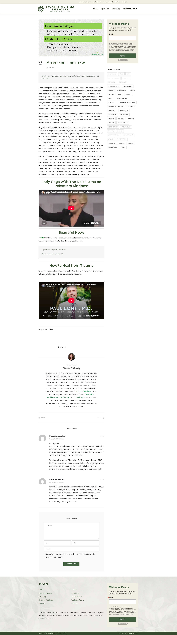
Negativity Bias (112, 114)
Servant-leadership (114, 135)
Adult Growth (112, 74)
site (42, 238)
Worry (123, 147)
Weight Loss (112, 143)
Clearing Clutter (127, 86)
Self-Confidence (113, 127)
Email (111, 34)
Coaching (116, 9)
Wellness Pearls (108, 2)
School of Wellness (85, 2)
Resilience (120, 118)
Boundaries (112, 82)
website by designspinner (128, 633)
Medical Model (131, 106)
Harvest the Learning (121, 98)
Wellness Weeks (45, 593)
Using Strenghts (121, 139)
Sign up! (122, 56)
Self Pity (120, 131)
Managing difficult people (116, 106)
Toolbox (117, 2)
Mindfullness (112, 110)
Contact (124, 2)
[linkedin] (137, 2)
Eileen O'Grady (71, 368)
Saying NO (111, 122)
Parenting (111, 118)
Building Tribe (122, 82)
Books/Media (97, 2)
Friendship (111, 94)
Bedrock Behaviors (114, 78)
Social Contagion (128, 135)
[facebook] (134, 2)
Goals (120, 94)
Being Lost (126, 78)
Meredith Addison (57, 436)
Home (41, 590)
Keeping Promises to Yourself (127, 102)
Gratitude (128, 94)
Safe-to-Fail (130, 118)
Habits (110, 98)
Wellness (52, 67)
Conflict (111, 90)
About (95, 9)
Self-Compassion (122, 122)
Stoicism (111, 139)
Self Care (111, 131)
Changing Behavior (114, 86)
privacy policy (62, 633)
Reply (102, 436)
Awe (128, 74)
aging (121, 74)
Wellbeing (121, 143)
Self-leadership (126, 127)
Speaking (105, 9)
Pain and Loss (124, 114)
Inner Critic (112, 102)
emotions (132, 90)
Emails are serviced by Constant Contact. (124, 50)
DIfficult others (121, 90)
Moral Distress (124, 110)
